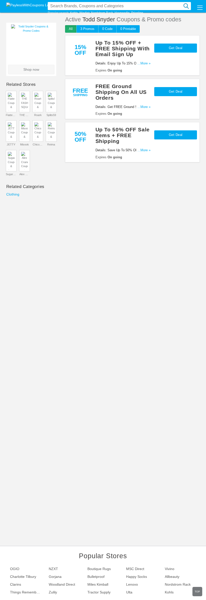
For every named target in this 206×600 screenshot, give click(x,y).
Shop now (31, 69)
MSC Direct (135, 569)
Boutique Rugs (99, 569)
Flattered (11, 115)
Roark (38, 115)
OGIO (14, 569)
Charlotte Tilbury (23, 577)
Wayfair (84, 13)
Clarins (15, 584)
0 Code (107, 29)
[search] (186, 6)
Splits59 (51, 115)
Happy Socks (136, 577)
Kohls (74, 13)
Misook (24, 144)
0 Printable (128, 29)
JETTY (11, 144)
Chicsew (38, 144)
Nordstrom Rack (102, 13)
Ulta (129, 592)
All (71, 29)
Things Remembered (27, 592)
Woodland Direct (62, 584)
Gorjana (55, 577)
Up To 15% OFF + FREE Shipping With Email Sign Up (122, 48)
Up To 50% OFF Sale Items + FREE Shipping (122, 135)
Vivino (169, 569)
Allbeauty (172, 577)
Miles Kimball (97, 584)
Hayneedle (122, 13)
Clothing (12, 194)
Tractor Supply (99, 592)
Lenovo (132, 584)
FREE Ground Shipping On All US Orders (121, 92)
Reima (51, 144)
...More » (143, 63)
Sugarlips (11, 174)
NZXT (53, 569)
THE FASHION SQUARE (24, 115)
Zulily (53, 592)
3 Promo (87, 29)
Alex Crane (24, 174)
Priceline (137, 13)
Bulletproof (96, 577)
